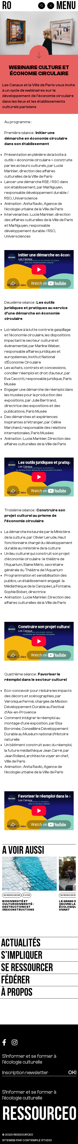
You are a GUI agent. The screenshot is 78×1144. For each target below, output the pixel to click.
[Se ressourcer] (39, 968)
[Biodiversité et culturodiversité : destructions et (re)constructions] (29, 884)
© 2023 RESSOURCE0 (17, 1134)
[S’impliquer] (39, 955)
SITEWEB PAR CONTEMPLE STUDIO (27, 1140)
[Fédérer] (39, 980)
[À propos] (39, 992)
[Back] (50, 5)
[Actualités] (39, 943)
